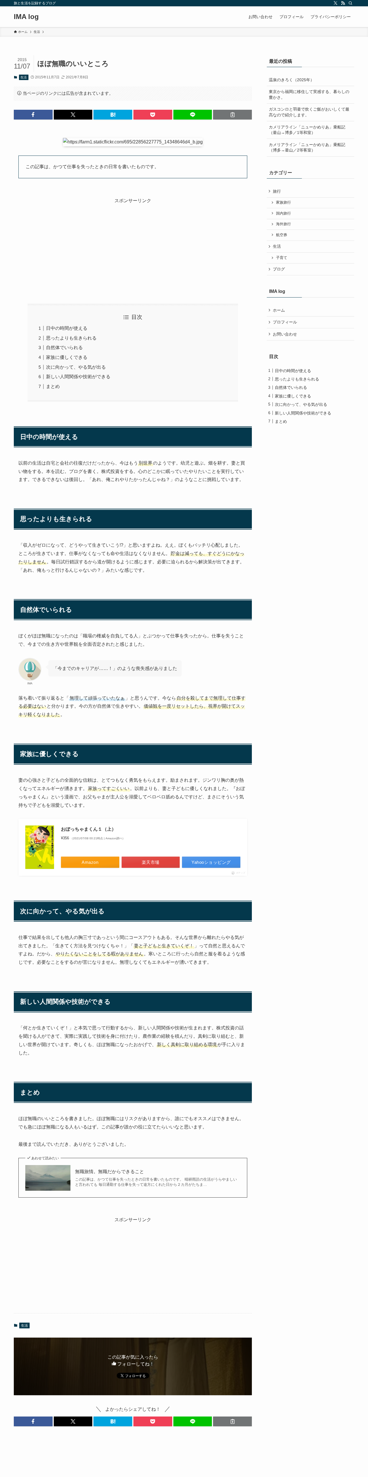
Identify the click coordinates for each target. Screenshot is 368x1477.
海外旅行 (283, 224)
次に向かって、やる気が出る (76, 367)
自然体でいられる (64, 347)
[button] (33, 115)
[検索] (350, 3)
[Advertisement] (132, 245)
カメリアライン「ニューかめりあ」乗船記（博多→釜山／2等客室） (307, 147)
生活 (23, 77)
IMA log (26, 16)
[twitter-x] (335, 3)
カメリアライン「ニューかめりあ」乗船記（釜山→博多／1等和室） (307, 130)
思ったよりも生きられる (71, 338)
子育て (281, 258)
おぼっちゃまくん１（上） (88, 829)
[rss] (343, 3)
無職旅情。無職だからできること (109, 1171)
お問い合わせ (285, 334)
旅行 (277, 191)
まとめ (53, 386)
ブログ (279, 269)
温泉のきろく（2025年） (291, 79)
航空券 (281, 235)
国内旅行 (283, 213)
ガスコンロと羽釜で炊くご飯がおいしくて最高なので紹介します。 (309, 112)
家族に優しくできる (66, 357)
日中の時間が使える (66, 328)
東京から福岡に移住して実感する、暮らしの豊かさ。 (309, 94)
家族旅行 (283, 202)
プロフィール (285, 322)
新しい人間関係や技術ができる (78, 376)
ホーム (279, 310)
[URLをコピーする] (232, 115)
